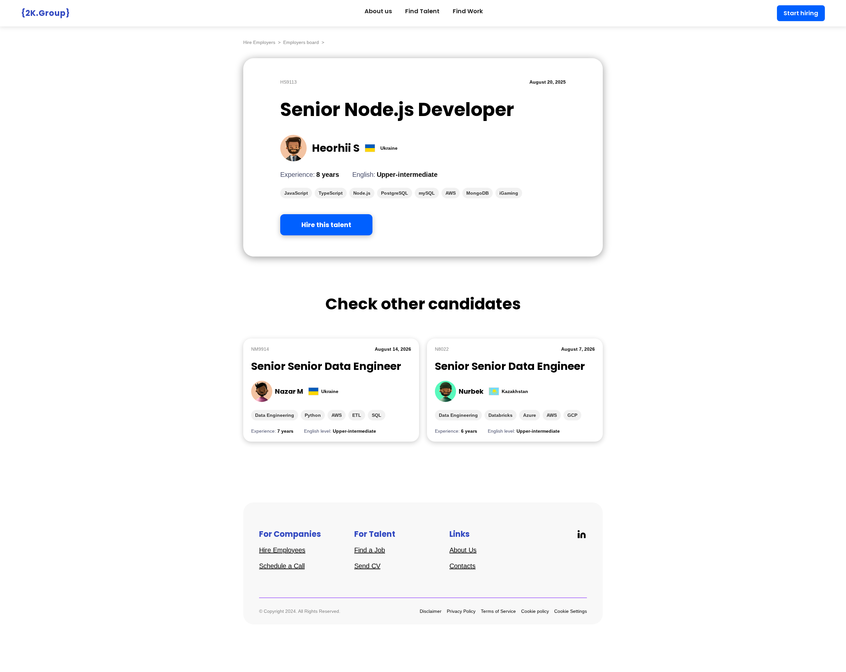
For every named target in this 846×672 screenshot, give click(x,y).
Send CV (367, 566)
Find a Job (369, 550)
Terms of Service (498, 611)
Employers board (301, 42)
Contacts (462, 566)
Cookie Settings (570, 611)
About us (378, 11)
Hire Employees (282, 550)
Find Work (468, 11)
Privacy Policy (461, 611)
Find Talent (422, 11)
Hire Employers (259, 42)
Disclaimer (431, 611)
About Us (463, 550)
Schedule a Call (282, 566)
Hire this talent (326, 224)
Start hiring (801, 13)
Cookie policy (535, 611)
